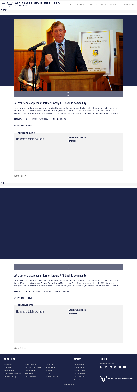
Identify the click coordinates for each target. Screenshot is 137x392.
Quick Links (9, 359)
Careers (77, 359)
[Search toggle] (133, 4)
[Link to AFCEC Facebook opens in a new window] (101, 367)
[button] (3, 4)
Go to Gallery (20, 176)
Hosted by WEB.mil (68, 384)
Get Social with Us (107, 364)
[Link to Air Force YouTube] (119, 367)
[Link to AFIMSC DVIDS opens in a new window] (124, 367)
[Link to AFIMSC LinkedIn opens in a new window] (106, 367)
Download (20, 125)
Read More (72, 141)
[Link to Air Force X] (115, 367)
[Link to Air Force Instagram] (110, 367)
